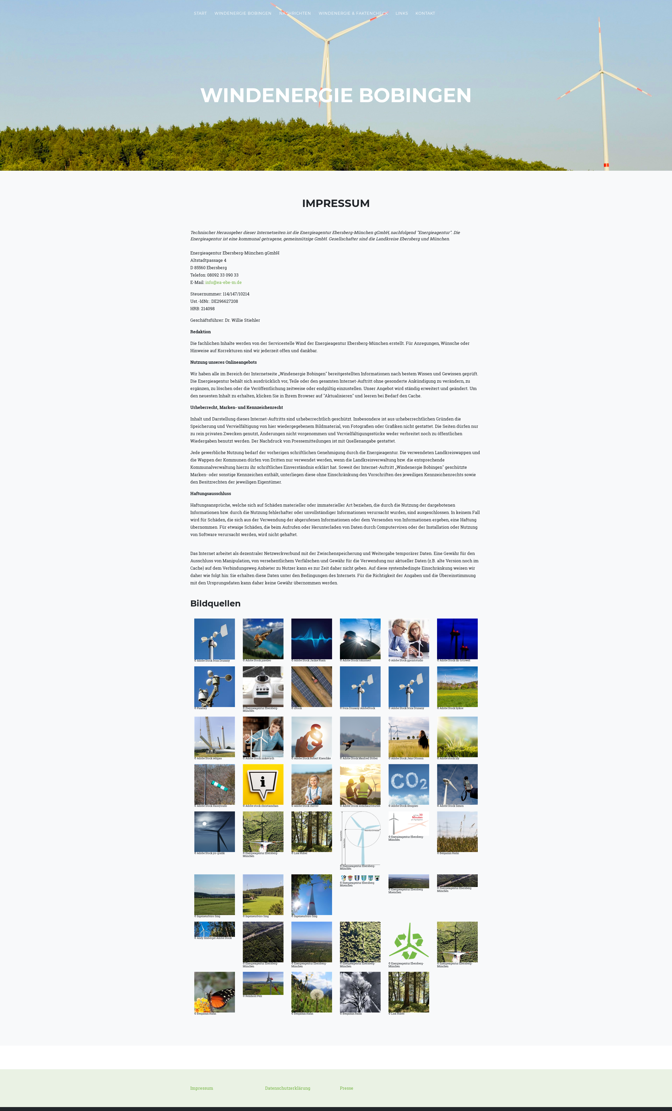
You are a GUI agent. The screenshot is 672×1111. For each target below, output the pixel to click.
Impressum (201, 1088)
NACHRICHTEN (295, 13)
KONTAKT (425, 13)
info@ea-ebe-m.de (223, 282)
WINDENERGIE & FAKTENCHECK (353, 13)
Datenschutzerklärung (287, 1088)
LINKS (402, 13)
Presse (346, 1088)
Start (200, 13)
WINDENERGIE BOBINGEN (243, 13)
